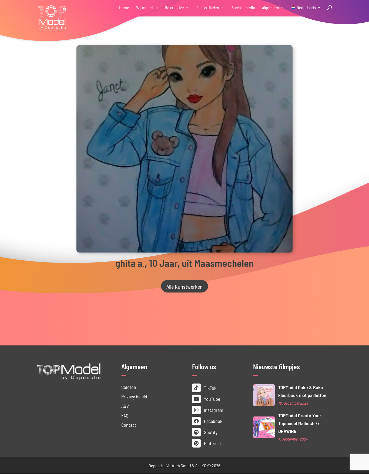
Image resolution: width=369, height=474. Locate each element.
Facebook (212, 421)
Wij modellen (147, 7)
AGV (125, 406)
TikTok (209, 388)
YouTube (211, 399)
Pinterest (212, 443)
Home (124, 7)
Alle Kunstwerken (184, 286)
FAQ (124, 415)
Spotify (210, 432)
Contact (128, 425)
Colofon (128, 387)
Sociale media (243, 7)
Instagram (213, 410)
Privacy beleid (134, 396)
